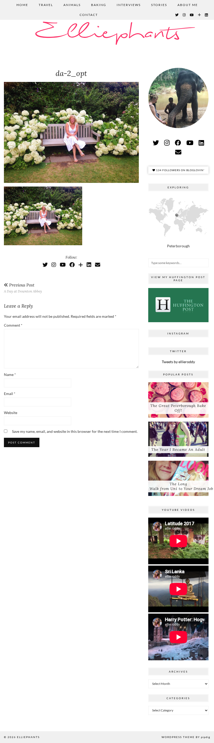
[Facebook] (72, 264)
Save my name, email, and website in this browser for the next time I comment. (75, 431)
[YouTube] (192, 15)
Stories (159, 5)
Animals (72, 5)
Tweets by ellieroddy (178, 361)
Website (10, 412)
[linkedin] (201, 142)
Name (10, 374)
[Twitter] (177, 15)
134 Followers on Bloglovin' (179, 170)
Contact (89, 15)
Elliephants (107, 33)
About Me (187, 5)
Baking (98, 5)
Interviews (129, 5)
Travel (46, 5)
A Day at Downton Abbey (23, 287)
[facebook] (178, 142)
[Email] (97, 264)
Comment (13, 325)
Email (9, 393)
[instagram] (167, 142)
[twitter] (156, 142)
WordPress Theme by (186, 737)
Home (22, 5)
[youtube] (189, 142)
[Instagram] (184, 15)
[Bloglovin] (199, 15)
